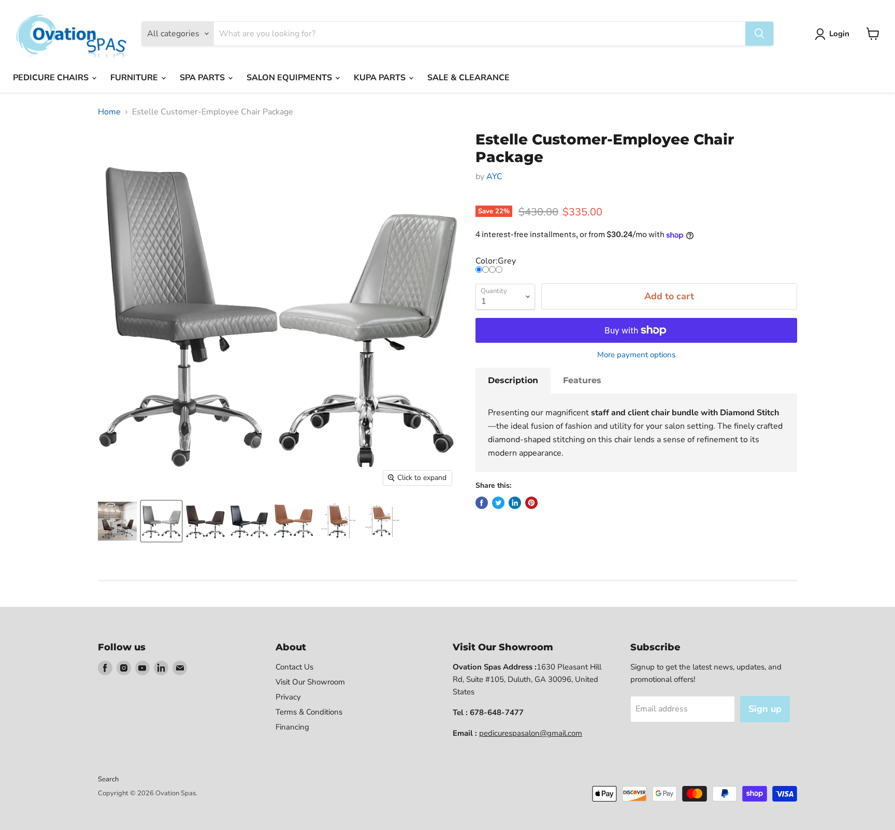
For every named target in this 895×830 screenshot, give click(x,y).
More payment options (636, 355)
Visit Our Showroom (310, 682)
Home (109, 112)
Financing (292, 727)
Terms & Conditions (309, 712)
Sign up (765, 709)
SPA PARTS (203, 77)
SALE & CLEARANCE (468, 77)
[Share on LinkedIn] (515, 503)
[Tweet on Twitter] (498, 503)
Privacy (288, 697)
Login (839, 33)
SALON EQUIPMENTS (290, 77)
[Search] (759, 34)
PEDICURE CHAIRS (52, 77)
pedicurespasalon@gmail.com (530, 733)
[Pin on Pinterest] (531, 503)
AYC (494, 176)
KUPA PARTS (381, 77)
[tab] (513, 381)
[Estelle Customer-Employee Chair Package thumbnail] (117, 521)
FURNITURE (135, 77)
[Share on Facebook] (481, 503)
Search (108, 779)
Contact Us (294, 667)
